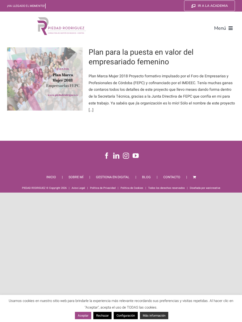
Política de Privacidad (103, 188)
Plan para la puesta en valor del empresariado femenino (141, 57)
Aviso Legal (78, 188)
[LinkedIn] (116, 156)
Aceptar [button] (83, 315)
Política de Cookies (132, 188)
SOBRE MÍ (76, 177)
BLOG (146, 177)
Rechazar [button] (102, 315)
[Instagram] (126, 156)
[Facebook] (107, 156)
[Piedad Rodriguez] (62, 18)
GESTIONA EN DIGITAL (113, 177)
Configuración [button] (126, 315)
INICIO (51, 177)
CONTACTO (171, 177)
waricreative (213, 188)
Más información (154, 315)
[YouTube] (136, 156)
